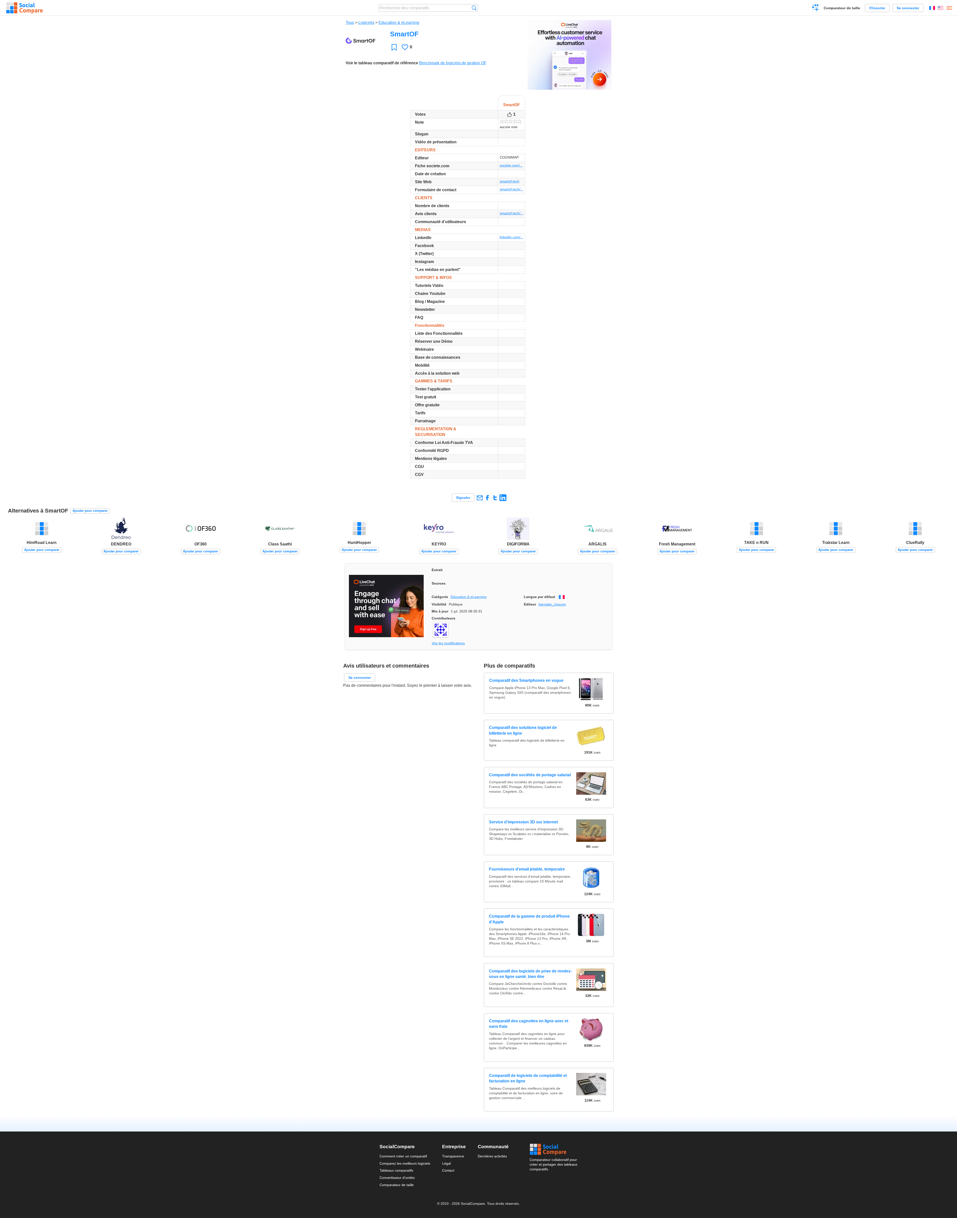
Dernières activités (492, 1156)
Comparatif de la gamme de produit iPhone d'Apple (529, 919)
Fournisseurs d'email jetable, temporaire (527, 869)
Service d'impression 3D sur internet (523, 822)
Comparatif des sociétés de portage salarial (530, 775)
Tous (350, 22)
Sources (439, 583)
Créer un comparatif (815, 8)
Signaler (463, 498)
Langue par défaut (539, 597)
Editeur (530, 604)
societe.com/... (511, 165)
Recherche (474, 7)
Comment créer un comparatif (403, 1156)
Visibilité (439, 604)
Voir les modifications (448, 643)
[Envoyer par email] (479, 497)
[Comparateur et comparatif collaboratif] (24, 8)
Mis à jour (440, 611)
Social (553, 1149)
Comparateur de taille (842, 8)
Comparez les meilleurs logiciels (405, 1163)
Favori (394, 47)
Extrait (437, 570)
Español (949, 8)
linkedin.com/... (511, 237)
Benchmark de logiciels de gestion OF (452, 63)
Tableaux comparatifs (396, 1170)
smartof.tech (509, 181)
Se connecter (908, 8)
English (941, 8)
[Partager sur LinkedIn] (502, 497)
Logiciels (366, 22)
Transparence (453, 1156)
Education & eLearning (399, 22)
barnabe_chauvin (552, 604)
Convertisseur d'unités (397, 1178)
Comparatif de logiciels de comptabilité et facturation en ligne (528, 1078)
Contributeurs (443, 618)
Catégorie (440, 597)
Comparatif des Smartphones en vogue (526, 680)
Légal (446, 1163)
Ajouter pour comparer (90, 511)
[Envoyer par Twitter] (495, 497)
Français (932, 8)
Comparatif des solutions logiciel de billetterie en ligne (523, 730)
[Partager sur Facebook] (487, 497)
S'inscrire (877, 8)
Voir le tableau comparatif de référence (382, 63)
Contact (448, 1170)
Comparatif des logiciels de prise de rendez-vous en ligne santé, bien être (530, 974)
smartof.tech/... (511, 189)
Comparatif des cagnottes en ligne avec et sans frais (528, 1024)
